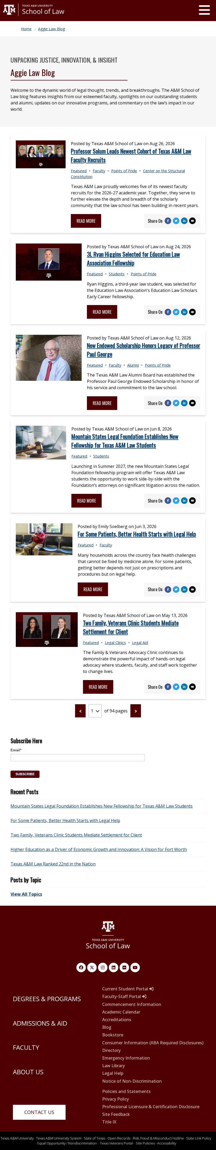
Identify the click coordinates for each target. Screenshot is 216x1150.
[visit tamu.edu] (33, 18)
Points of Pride (124, 170)
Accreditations (116, 1019)
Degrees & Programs (47, 998)
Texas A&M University (17, 1138)
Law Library (113, 1065)
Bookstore (112, 1034)
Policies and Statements (126, 1091)
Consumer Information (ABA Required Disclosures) (152, 1042)
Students (117, 273)
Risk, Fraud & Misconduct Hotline (158, 1138)
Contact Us (39, 1112)
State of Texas (94, 1138)
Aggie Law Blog (51, 28)
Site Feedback (116, 1114)
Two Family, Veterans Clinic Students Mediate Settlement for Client (76, 835)
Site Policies (145, 1143)
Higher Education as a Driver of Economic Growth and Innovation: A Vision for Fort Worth (99, 849)
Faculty (99, 170)
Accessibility (166, 1143)
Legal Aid (140, 642)
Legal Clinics (115, 642)
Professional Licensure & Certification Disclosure (150, 1106)
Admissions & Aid (40, 1023)
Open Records (118, 1138)
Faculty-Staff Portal (122, 996)
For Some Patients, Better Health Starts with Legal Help (137, 534)
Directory (111, 1050)
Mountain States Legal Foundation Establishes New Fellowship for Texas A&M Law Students (124, 440)
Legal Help (112, 1073)
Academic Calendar (121, 1012)
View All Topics (26, 894)
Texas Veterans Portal (116, 1143)
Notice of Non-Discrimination (132, 1081)
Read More (86, 221)
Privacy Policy (115, 1099)
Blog (106, 1027)
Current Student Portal (125, 988)
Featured (79, 170)
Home (26, 28)
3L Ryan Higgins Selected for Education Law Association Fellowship (133, 258)
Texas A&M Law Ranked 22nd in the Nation (53, 864)
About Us (28, 1071)
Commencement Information (131, 1004)
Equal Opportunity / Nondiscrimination (67, 1143)
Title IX (109, 1121)
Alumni (133, 365)
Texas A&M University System (58, 1138)
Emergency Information (126, 1058)
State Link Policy (198, 1138)
